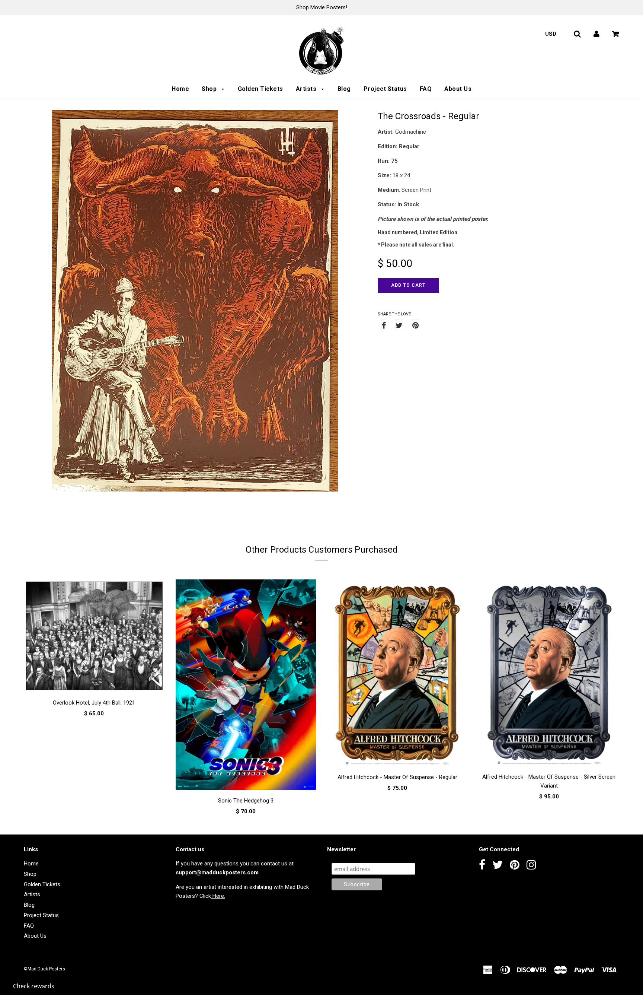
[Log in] (596, 34)
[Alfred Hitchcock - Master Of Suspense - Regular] (397, 674)
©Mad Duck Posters (44, 969)
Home (180, 88)
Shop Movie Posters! (321, 7)
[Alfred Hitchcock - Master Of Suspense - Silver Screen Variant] (549, 674)
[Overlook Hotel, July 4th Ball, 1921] (94, 636)
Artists (307, 88)
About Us (457, 88)
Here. (218, 896)
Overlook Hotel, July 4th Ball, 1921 (94, 702)
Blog (344, 88)
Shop (210, 88)
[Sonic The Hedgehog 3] (246, 685)
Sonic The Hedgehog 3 (245, 800)
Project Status (385, 88)
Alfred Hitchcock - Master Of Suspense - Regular (397, 777)
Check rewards (33, 986)
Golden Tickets (260, 88)
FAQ (426, 88)
